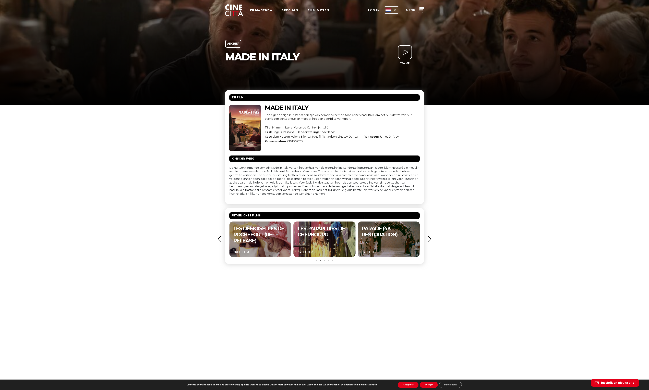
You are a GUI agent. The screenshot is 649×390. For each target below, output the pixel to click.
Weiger (429, 384)
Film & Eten (318, 10)
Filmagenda (261, 10)
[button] (219, 239)
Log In (374, 10)
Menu (410, 10)
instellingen (370, 384)
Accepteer (408, 384)
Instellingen (450, 384)
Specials (290, 10)
